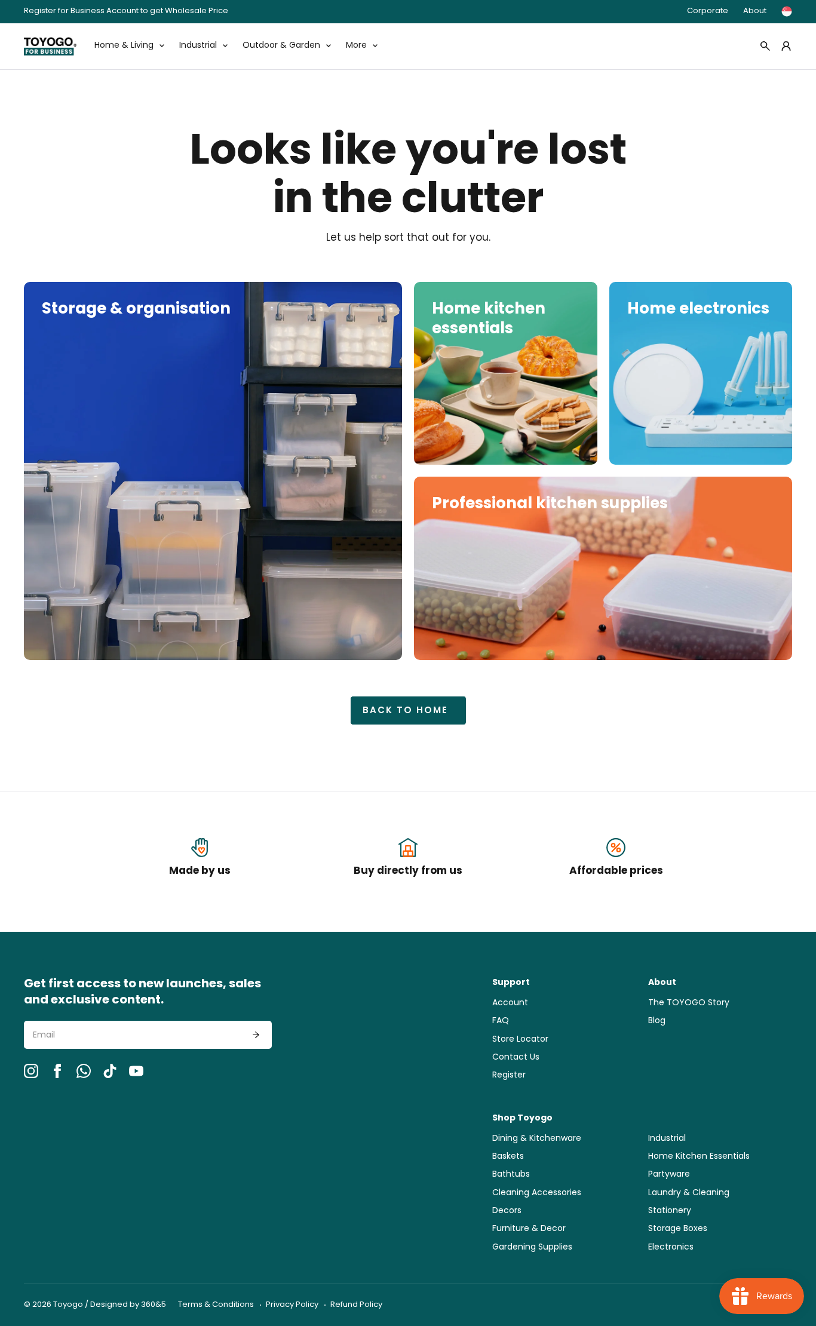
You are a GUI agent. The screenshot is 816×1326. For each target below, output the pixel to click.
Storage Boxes (677, 1229)
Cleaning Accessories (536, 1193)
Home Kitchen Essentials (699, 1157)
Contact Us (515, 1057)
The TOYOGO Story (688, 1003)
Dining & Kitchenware (536, 1139)
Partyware (669, 1174)
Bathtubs (511, 1174)
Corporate (707, 11)
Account (510, 1003)
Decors (506, 1211)
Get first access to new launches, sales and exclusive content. (142, 993)
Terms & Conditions (216, 1305)
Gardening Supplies (532, 1247)
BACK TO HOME (405, 711)
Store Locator (520, 1039)
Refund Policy (356, 1305)
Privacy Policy (292, 1305)
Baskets (508, 1157)
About (754, 11)
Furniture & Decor (529, 1229)
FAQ (500, 1021)
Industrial (667, 1139)
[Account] (786, 46)
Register (509, 1075)
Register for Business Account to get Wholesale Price (126, 11)
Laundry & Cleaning (688, 1193)
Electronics (671, 1247)
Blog (656, 1021)
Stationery (669, 1211)
